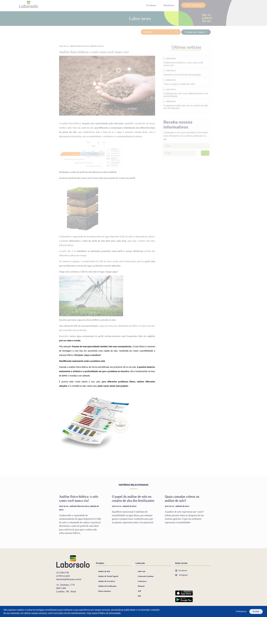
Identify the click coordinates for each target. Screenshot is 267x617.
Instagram (183, 575)
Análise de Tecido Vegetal (108, 576)
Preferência (241, 611)
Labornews (142, 581)
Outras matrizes (104, 591)
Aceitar (256, 611)
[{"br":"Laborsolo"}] (73, 561)
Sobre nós (141, 571)
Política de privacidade (109, 613)
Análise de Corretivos (106, 581)
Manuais (141, 586)
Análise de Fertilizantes (107, 586)
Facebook (183, 570)
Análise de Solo (104, 571)
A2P (139, 591)
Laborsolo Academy (146, 576)
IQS (139, 596)
